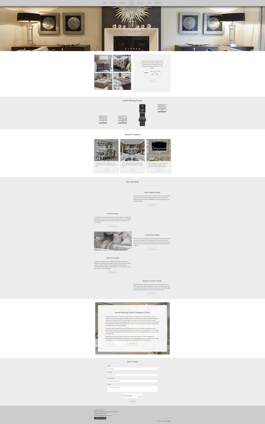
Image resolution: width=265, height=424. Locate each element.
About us (152, 81)
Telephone (109, 372)
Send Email (132, 401)
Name (108, 365)
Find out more (152, 205)
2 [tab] (128, 48)
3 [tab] (131, 48)
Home (104, 3)
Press (149, 3)
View (106, 169)
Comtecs (169, 421)
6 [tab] (139, 48)
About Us (140, 3)
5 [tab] (136, 48)
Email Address (110, 378)
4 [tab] (134, 48)
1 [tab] (125, 48)
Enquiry (109, 384)
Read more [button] (132, 343)
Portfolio (113, 3)
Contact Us (158, 3)
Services (122, 3)
